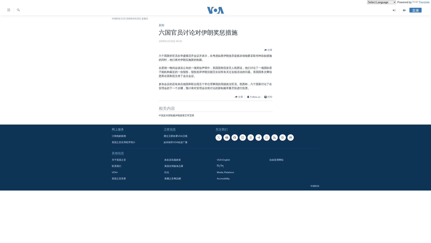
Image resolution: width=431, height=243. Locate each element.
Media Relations (225, 172)
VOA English (223, 159)
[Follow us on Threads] (250, 137)
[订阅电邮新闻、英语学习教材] (290, 137)
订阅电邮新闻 (119, 136)
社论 (166, 172)
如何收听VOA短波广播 (175, 142)
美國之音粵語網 (172, 178)
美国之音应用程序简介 (123, 142)
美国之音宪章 (119, 178)
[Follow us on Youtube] (226, 137)
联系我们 (116, 166)
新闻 (161, 25)
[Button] (268, 50)
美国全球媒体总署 (173, 166)
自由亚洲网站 (276, 159)
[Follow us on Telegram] (258, 137)
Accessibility (223, 178)
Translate (424, 2)
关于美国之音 (119, 159)
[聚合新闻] (274, 137)
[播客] (282, 137)
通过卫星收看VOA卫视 (175, 136)
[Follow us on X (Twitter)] (219, 137)
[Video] (404, 10)
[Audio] (394, 10)
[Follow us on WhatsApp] (266, 137)
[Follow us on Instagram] (242, 137)
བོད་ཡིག (220, 166)
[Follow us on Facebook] (234, 137)
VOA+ (115, 172)
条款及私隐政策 (172, 159)
